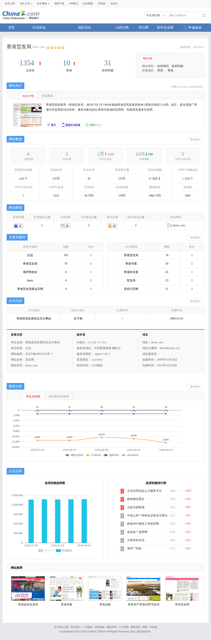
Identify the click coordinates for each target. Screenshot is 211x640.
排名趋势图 (33, 396)
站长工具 (25, 3)
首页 (11, 27)
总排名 (30, 70)
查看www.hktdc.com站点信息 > (187, 86)
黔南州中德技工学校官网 (143, 523)
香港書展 (47, 95)
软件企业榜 (165, 27)
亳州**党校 (134, 548)
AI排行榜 (122, 27)
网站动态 (136, 627)
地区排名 (84, 27)
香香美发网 (182, 604)
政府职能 (108, 70)
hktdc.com (38, 47)
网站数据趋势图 (59, 396)
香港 (69, 70)
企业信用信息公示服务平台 (144, 490)
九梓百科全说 (135, 540)
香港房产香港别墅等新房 (143, 604)
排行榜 (144, 27)
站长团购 (88, 3)
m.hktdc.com (177, 225)
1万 (100, 153)
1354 (27, 63)
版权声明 (112, 627)
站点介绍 (28, 95)
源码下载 (59, 3)
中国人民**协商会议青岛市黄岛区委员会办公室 (147, 517)
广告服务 (88, 627)
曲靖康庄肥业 (135, 499)
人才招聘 (124, 627)
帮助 (145, 627)
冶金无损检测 (135, 507)
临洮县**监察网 (137, 532)
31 (107, 63)
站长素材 (42, 3)
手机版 (153, 627)
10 (66, 63)
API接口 (73, 3)
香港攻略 (66, 604)
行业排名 (39, 27)
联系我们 (76, 627)
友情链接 (100, 627)
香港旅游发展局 (28, 604)
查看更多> (195, 139)
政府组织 (163, 66)
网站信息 (148, 58)
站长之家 (10, 3)
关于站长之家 (61, 627)
